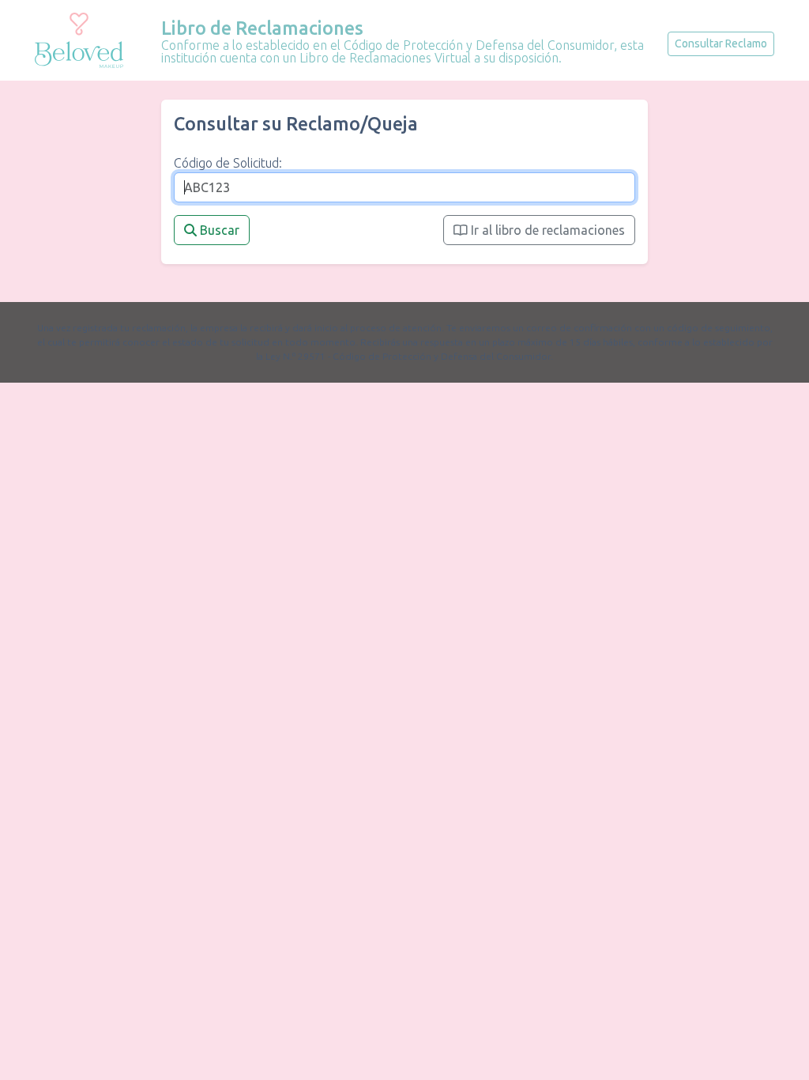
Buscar (218, 230)
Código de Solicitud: (228, 163)
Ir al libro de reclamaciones (546, 230)
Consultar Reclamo (721, 43)
